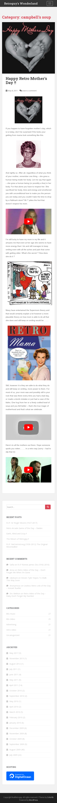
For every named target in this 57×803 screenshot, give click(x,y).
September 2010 (16, 696)
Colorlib (50, 797)
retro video (11, 630)
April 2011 (13, 685)
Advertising (11, 624)
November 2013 (16, 658)
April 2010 (13, 706)
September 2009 (16, 744)
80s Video (10, 619)
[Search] (48, 507)
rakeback (14, 578)
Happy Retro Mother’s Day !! (26, 80)
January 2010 (15, 722)
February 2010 (15, 717)
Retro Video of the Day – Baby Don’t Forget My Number (26, 594)
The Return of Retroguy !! (17, 539)
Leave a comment (29, 90)
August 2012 (15, 663)
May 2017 (13, 653)
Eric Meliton (15, 593)
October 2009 (15, 739)
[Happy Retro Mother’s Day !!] (28, 48)
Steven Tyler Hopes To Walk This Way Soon (26, 579)
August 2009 (15, 749)
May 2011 (13, 680)
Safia (12, 564)
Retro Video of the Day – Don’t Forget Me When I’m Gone (25, 571)
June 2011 (13, 674)
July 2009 (13, 755)
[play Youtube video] (28, 221)
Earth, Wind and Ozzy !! (16, 533)
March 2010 (14, 712)
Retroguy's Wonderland (21, 3)
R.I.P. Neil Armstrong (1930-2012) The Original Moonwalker (26, 545)
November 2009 (16, 733)
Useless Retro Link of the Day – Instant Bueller (28, 586)
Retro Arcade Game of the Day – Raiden (24, 528)
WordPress (33, 800)
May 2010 (13, 701)
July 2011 (13, 669)
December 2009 (16, 728)
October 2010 (15, 690)
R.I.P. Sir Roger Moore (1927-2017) (21, 523)
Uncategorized (12, 635)
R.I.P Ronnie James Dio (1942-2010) (33, 564)
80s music (10, 613)
